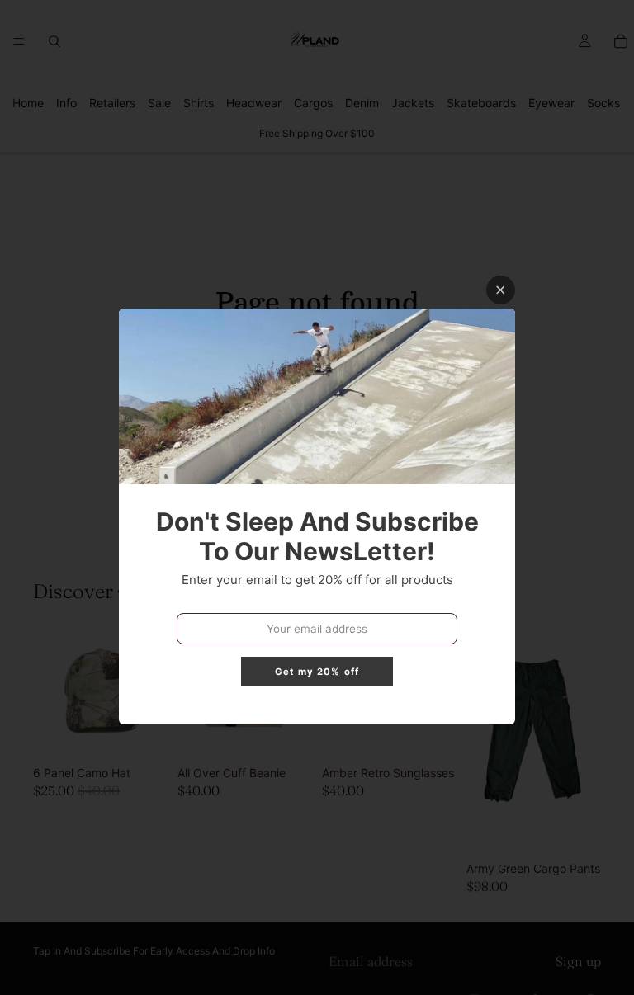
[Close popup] (500, 290)
